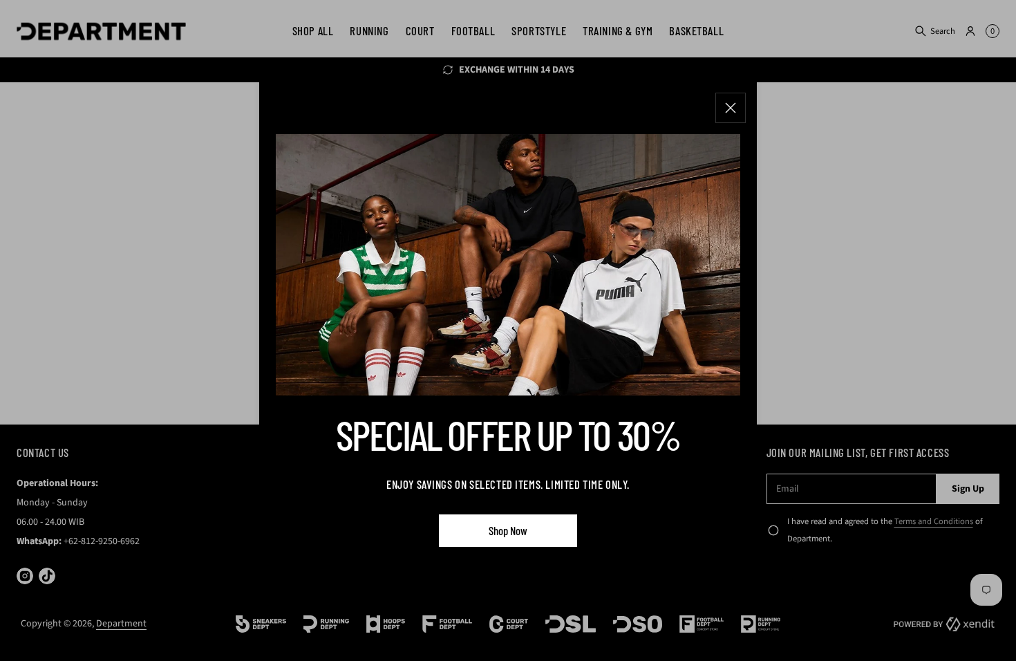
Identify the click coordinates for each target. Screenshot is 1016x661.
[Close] (730, 108)
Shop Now (508, 530)
